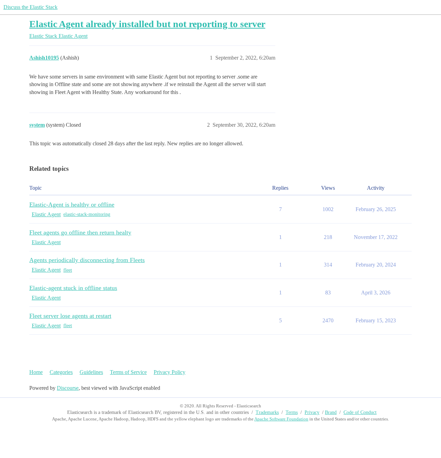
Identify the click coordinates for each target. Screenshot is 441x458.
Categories (61, 372)
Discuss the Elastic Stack (30, 7)
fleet (67, 270)
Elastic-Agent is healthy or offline (71, 204)
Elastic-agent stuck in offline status (73, 287)
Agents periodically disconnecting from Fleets (87, 260)
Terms (292, 412)
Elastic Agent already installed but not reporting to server (147, 24)
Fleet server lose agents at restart (70, 315)
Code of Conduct (360, 412)
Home (36, 372)
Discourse (68, 388)
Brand (331, 412)
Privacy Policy (169, 372)
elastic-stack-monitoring (86, 214)
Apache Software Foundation (281, 418)
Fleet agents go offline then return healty (80, 232)
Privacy (312, 412)
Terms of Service (128, 372)
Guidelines (91, 372)
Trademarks (267, 412)
